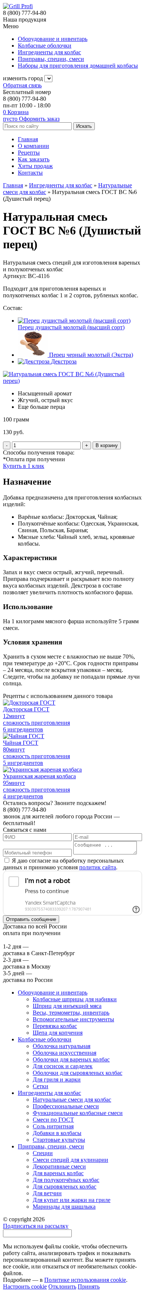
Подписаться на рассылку (35, 1226)
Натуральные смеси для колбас (72, 1099)
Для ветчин (47, 1193)
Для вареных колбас (58, 1173)
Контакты (30, 172)
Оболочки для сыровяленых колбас (77, 1073)
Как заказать (33, 159)
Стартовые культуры (59, 1140)
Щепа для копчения (58, 1032)
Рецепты (29, 152)
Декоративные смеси (59, 1166)
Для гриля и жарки (57, 1079)
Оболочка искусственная (64, 1053)
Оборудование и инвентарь (52, 992)
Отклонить (62, 1286)
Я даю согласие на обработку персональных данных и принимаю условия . (63, 863)
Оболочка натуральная (61, 1046)
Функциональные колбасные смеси (78, 1113)
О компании (33, 146)
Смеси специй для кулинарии (70, 1160)
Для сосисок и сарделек (63, 1066)
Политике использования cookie (85, 1280)
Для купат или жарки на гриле (71, 1200)
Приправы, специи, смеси (51, 1146)
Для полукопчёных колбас (66, 1180)
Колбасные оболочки (44, 1039)
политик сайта (97, 867)
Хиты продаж (35, 166)
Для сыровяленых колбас (64, 1186)
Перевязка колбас (55, 1026)
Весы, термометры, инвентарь (71, 1012)
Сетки (40, 1086)
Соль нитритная (53, 1126)
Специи (43, 1153)
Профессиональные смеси (66, 1106)
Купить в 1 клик (23, 466)
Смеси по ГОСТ (53, 1119)
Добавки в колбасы (57, 1133)
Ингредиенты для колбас (49, 1093)
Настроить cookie (25, 1286)
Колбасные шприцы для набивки (75, 999)
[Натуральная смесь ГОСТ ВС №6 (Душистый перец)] (72, 381)
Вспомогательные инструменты (73, 1019)
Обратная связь (22, 85)
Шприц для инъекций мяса (67, 1006)
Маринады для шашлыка (64, 1206)
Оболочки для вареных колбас (71, 1059)
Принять (89, 1286)
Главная (28, 139)
